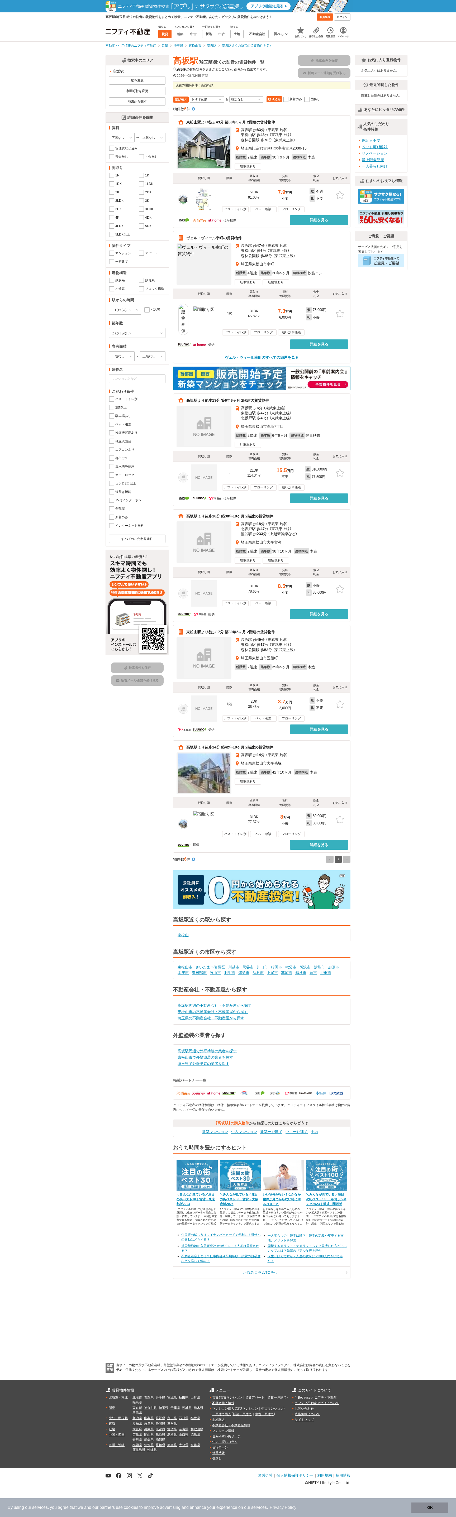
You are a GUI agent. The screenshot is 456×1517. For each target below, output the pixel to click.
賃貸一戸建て (277, 1397)
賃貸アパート (254, 1397)
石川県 (183, 1418)
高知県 (160, 1439)
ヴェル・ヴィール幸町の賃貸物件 (214, 238)
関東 (112, 1408)
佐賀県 (149, 1445)
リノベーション (375, 153)
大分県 (183, 1445)
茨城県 (187, 1408)
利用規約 (324, 1475)
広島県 (137, 1435)
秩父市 (290, 967)
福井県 (195, 1418)
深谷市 (258, 973)
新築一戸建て (271, 1132)
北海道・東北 (118, 1397)
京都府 (160, 1429)
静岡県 (160, 1423)
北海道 (137, 1397)
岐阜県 (149, 1423)
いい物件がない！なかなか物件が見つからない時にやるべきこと (282, 1199)
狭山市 (215, 973)
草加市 (286, 973)
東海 (112, 1423)
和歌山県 (197, 1429)
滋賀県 (172, 1429)
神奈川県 (150, 1408)
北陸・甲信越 (118, 1418)
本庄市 (183, 973)
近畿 (112, 1429)
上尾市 (272, 973)
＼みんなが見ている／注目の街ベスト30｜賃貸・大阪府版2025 (239, 1199)
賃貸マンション (231, 1397)
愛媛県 (149, 1439)
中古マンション (244, 1132)
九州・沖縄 (117, 1445)
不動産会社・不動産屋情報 (231, 1425)
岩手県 (160, 1397)
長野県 (160, 1418)
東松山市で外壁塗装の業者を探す (205, 1057)
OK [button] (430, 1507)
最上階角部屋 (373, 160)
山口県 (183, 1435)
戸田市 (325, 973)
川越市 (233, 967)
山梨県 (149, 1418)
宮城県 (172, 1397)
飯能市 (319, 967)
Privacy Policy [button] (283, 1507)
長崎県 (160, 1445)
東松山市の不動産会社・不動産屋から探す (213, 1012)
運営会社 (265, 1475)
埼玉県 (163, 1408)
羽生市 (229, 973)
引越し (217, 1458)
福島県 (137, 1402)
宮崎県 (195, 1445)
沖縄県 (152, 1450)
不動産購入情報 (223, 1403)
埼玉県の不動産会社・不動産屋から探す (211, 1018)
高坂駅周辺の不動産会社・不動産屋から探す (214, 1005)
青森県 (149, 1397)
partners (107, 1507)
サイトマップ (304, 1420)
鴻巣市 (243, 973)
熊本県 (172, 1445)
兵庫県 (149, 1429)
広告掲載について (307, 1414)
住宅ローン (220, 1447)
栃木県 (198, 1408)
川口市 (262, 967)
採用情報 (343, 1475)
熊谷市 (248, 967)
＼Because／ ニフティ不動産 (316, 1397)
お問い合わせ (304, 1408)
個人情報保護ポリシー (295, 1475)
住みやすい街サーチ (226, 1436)
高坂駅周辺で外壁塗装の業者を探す (207, 1051)
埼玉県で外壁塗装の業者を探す (203, 1064)
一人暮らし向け (375, 166)
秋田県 (183, 1397)
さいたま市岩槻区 (210, 967)
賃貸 (215, 1397)
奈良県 (183, 1429)
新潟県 (137, 1418)
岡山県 (149, 1435)
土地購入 (218, 1420)
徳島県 (195, 1435)
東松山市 (185, 967)
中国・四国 (117, 1435)
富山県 (172, 1418)
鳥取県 (160, 1435)
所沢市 (305, 967)
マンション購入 (223, 1408)
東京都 (137, 1408)
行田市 (276, 967)
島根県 (172, 1435)
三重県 (172, 1423)
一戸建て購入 (221, 1414)
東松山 (183, 935)
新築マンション (215, 1132)
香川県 (137, 1439)
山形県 (195, 1397)
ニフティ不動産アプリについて (317, 1403)
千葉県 (175, 1408)
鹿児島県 (138, 1450)
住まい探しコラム (225, 1442)
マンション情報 (223, 1431)
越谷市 (300, 973)
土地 (314, 1132)
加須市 (333, 967)
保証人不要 (371, 140)
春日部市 (199, 973)
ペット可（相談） (375, 147)
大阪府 (137, 1429)
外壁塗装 (218, 1453)
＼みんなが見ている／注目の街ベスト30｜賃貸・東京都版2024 (196, 1199)
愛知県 (137, 1423)
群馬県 (137, 1412)
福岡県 (137, 1445)
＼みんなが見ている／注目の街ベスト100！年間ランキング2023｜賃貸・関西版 (326, 1199)
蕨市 (313, 973)
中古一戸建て (297, 1132)
